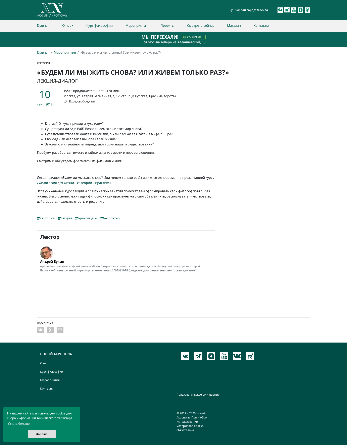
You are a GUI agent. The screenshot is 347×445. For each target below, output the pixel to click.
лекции (66, 218)
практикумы (87, 218)
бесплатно (111, 218)
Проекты (167, 25)
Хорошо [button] (42, 434)
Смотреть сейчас (200, 25)
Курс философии (99, 25)
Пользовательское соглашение (198, 394)
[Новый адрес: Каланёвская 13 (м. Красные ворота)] (173, 39)
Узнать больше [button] (19, 423)
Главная (43, 25)
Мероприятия (137, 25)
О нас (66, 25)
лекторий (47, 218)
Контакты (261, 25)
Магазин (234, 25)
